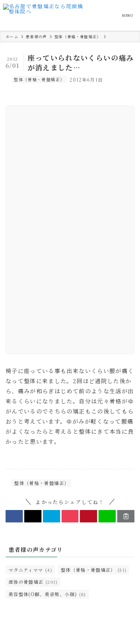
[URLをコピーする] (125, 516)
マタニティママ (30, 570)
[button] (14, 516)
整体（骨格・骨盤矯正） (39, 79)
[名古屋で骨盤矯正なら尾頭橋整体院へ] (45, 15)
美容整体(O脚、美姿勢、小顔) (47, 594)
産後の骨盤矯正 (33, 581)
